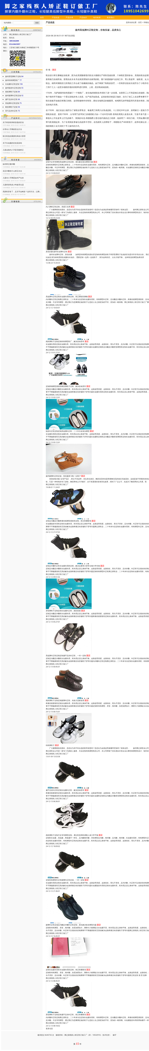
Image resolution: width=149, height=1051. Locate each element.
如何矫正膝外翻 (9, 164)
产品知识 (83, 17)
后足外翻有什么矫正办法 (12, 171)
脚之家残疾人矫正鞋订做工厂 (57, 170)
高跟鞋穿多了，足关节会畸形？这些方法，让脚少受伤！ (22, 191)
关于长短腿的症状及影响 (12, 143)
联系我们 (110, 17)
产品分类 (69, 17)
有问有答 (97, 17)
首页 (42, 17)
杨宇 (114, 1035)
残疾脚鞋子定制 (11, 91)
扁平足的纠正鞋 (11, 99)
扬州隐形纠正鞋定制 (13, 88)
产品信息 (55, 17)
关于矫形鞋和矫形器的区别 (13, 122)
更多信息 (49, 1028)
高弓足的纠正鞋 (11, 111)
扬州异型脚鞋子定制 (13, 76)
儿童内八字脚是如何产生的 (13, 178)
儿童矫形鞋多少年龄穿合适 (13, 184)
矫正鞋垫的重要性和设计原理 (14, 136)
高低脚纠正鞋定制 (12, 103)
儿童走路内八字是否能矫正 (13, 150)
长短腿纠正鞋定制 (12, 84)
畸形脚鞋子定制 (11, 107)
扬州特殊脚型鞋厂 (12, 80)
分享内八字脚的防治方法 (12, 129)
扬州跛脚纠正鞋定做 (13, 95)
